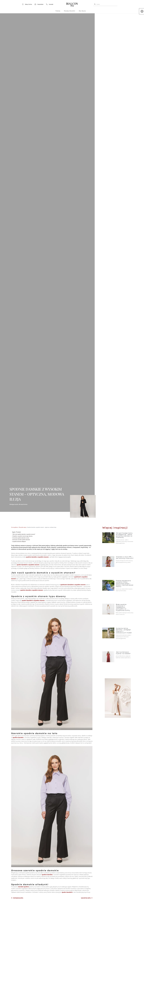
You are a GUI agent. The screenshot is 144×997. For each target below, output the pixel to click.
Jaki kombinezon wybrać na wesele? (123, 652)
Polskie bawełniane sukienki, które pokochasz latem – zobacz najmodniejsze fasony (124, 583)
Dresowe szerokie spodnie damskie (21, 539)
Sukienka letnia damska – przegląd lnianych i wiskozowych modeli (124, 630)
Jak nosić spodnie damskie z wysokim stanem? (24, 534)
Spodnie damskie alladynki (19, 541)
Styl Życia (82, 11)
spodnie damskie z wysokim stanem (31, 590)
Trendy (57, 11)
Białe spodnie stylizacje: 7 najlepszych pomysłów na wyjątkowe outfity (123, 607)
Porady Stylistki (69, 11)
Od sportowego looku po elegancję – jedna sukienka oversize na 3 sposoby (124, 535)
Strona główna (14, 527)
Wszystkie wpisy (22, 527)
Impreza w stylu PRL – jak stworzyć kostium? (124, 557)
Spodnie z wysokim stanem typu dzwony (22, 536)
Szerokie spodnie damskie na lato (21, 538)
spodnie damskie (18, 737)
